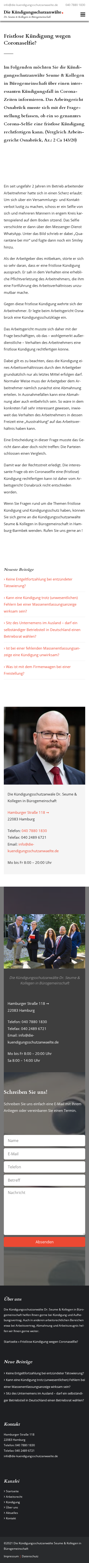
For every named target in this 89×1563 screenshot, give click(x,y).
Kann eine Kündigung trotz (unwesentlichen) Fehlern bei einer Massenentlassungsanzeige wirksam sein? (41, 604)
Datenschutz (30, 1556)
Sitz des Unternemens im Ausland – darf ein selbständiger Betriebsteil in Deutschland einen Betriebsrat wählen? (42, 629)
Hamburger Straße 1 (17, 1434)
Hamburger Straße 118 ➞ (28, 812)
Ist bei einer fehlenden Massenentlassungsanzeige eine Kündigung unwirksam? (42, 651)
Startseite (10, 1341)
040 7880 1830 (75, 5)
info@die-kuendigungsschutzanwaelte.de (31, 5)
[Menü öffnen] (82, 14)
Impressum (11, 1556)
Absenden (45, 1242)
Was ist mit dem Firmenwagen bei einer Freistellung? (37, 670)
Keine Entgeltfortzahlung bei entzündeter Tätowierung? (38, 582)
